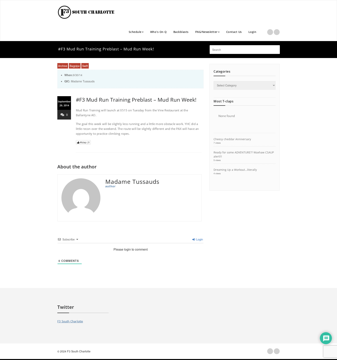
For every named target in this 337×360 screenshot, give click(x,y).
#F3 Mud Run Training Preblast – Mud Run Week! (136, 99)
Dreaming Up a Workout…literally (235, 170)
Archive (62, 66)
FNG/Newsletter (206, 32)
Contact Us (234, 32)
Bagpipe (75, 66)
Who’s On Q (158, 32)
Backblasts (181, 32)
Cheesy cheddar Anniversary (232, 139)
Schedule (135, 32)
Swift (85, 66)
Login (252, 32)
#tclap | (84, 142)
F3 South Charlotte (70, 321)
